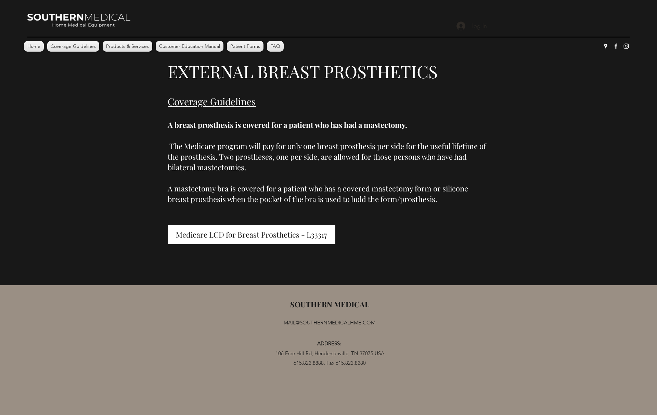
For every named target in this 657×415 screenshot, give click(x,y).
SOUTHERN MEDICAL (329, 304)
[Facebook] (616, 46)
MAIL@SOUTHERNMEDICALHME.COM (329, 322)
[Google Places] (605, 46)
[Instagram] (626, 46)
